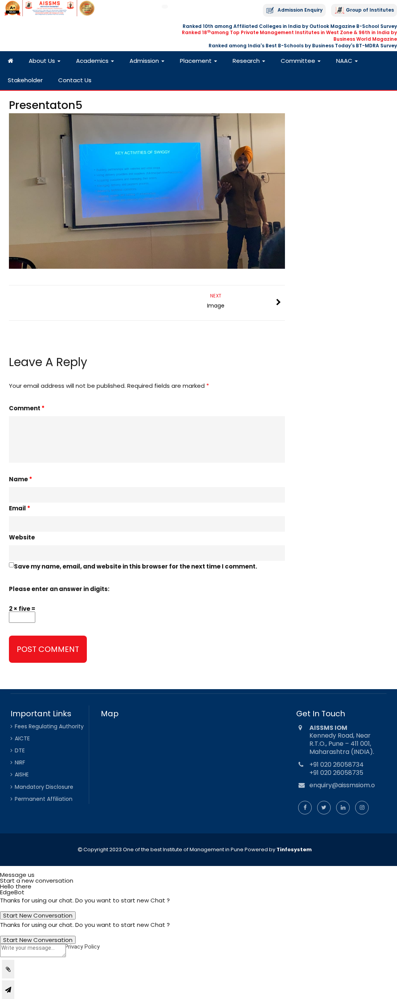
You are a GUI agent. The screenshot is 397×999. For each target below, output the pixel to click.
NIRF (20, 762)
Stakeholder (25, 80)
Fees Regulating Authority (49, 726)
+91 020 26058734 (336, 764)
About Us (43, 61)
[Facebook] (305, 807)
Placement (196, 61)
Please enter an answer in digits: (59, 589)
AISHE (22, 774)
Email (19, 508)
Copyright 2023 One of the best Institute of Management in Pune (162, 849)
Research (247, 61)
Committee (299, 61)
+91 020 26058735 (336, 772)
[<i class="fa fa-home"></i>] (10, 61)
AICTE (22, 738)
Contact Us (74, 80)
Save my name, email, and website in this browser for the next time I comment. (135, 566)
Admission (145, 61)
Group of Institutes (370, 10)
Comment (27, 408)
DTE (20, 750)
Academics (93, 61)
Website (22, 537)
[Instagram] (362, 807)
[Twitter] (324, 807)
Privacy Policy (82, 946)
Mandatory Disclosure (44, 787)
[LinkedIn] (343, 807)
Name (20, 479)
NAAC (345, 61)
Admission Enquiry (300, 10)
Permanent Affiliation (43, 799)
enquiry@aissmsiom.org (345, 785)
